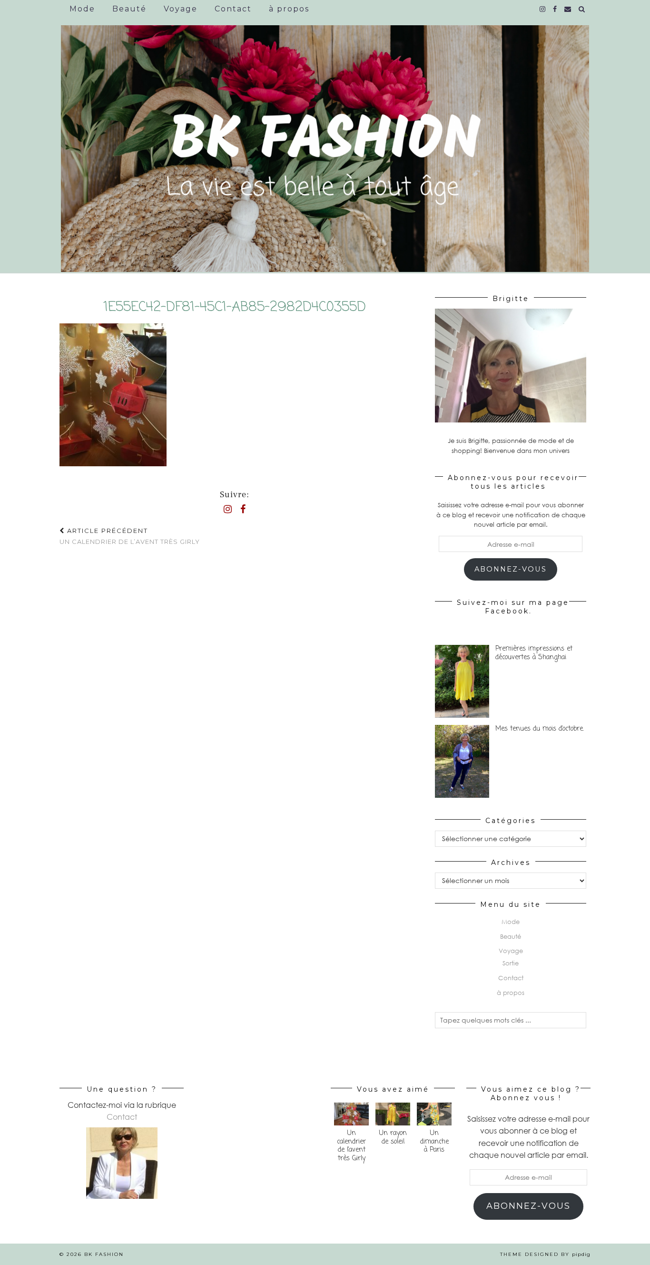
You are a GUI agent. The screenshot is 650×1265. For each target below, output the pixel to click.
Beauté (129, 8)
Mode (82, 8)
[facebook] (555, 9)
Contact (233, 8)
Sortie (510, 963)
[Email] (568, 9)
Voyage (180, 8)
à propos (289, 8)
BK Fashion (104, 1254)
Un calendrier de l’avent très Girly (129, 536)
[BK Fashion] (325, 141)
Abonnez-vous (510, 569)
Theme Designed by (545, 1254)
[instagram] (543, 9)
